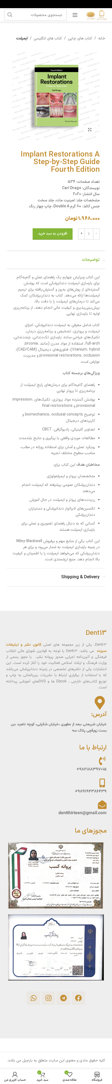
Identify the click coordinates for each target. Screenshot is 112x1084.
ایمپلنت (22, 38)
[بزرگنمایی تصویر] (89, 130)
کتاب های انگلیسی (48, 38)
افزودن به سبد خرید (52, 233)
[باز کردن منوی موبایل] (75, 15)
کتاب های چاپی (80, 38)
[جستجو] (9, 15)
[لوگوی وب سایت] (95, 15)
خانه (101, 38)
